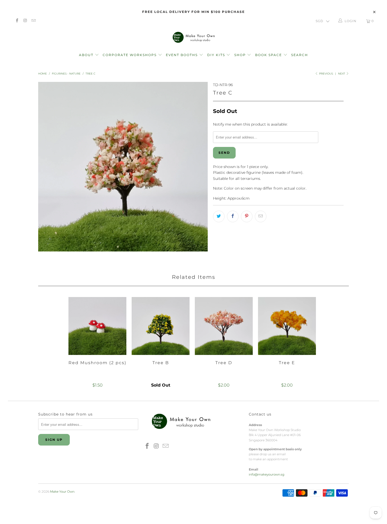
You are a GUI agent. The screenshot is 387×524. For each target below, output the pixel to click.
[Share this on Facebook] (233, 216)
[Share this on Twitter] (219, 216)
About (87, 55)
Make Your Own (62, 491)
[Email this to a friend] (260, 216)
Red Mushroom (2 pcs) (97, 326)
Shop (240, 55)
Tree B (161, 326)
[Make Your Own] (193, 37)
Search (299, 55)
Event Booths (182, 55)
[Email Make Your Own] (33, 21)
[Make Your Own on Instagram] (25, 21)
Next (342, 73)
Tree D (224, 326)
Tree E (287, 326)
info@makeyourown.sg (266, 474)
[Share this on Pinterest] (246, 216)
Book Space (269, 55)
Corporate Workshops (130, 55)
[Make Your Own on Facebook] (16, 21)
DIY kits (216, 55)
